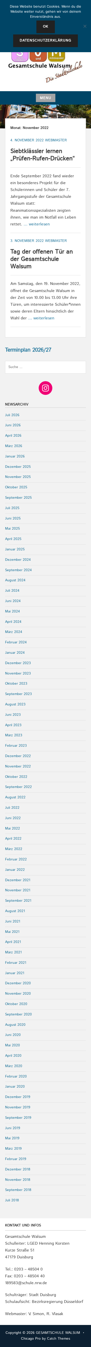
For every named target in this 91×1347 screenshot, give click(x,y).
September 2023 (18, 694)
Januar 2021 (14, 973)
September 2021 (18, 900)
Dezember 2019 (17, 1097)
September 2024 (18, 570)
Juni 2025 (13, 518)
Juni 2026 (13, 425)
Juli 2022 (12, 807)
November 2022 (18, 766)
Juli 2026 (12, 415)
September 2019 (18, 1117)
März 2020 (13, 1066)
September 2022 (18, 787)
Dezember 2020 (18, 983)
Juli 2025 (12, 508)
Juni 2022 (13, 818)
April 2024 (13, 621)
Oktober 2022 (16, 776)
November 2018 (17, 1179)
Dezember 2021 (17, 880)
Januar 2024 (15, 652)
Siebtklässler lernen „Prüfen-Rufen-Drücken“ (42, 155)
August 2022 (15, 797)
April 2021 (13, 942)
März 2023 (13, 735)
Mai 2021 (12, 931)
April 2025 (13, 539)
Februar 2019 (15, 1159)
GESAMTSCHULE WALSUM (58, 1332)
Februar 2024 (16, 642)
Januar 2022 (15, 869)
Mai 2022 (12, 828)
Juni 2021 (12, 921)
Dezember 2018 (17, 1169)
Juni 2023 (13, 714)
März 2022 (13, 849)
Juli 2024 (12, 590)
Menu (45, 98)
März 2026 (13, 446)
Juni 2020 (13, 1034)
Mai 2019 (12, 1138)
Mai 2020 (12, 1045)
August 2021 (15, 911)
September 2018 (18, 1189)
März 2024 (13, 631)
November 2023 (18, 673)
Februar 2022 (16, 859)
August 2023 (15, 704)
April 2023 (13, 725)
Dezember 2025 (18, 466)
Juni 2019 (12, 1128)
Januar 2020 (15, 1086)
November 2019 (17, 1107)
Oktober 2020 (16, 1004)
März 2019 (13, 1148)
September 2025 (18, 497)
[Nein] (84, 26)
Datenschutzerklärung (45, 40)
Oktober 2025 (16, 487)
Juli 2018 (12, 1200)
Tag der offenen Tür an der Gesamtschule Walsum (41, 259)
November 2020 (18, 993)
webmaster (56, 140)
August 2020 (15, 1024)
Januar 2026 (15, 456)
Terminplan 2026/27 (28, 350)
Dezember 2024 (18, 559)
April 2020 (13, 1055)
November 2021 (17, 890)
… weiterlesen (37, 224)
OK (45, 26)
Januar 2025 (15, 549)
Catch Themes (58, 1338)
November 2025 (18, 476)
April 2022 (13, 838)
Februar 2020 (16, 1076)
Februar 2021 (15, 962)
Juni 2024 (13, 601)
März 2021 (13, 952)
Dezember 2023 (18, 663)
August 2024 (15, 580)
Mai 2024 (12, 611)
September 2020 (18, 1014)
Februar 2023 (16, 745)
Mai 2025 (12, 528)
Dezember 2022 (18, 756)
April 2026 (13, 435)
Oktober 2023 (16, 683)
